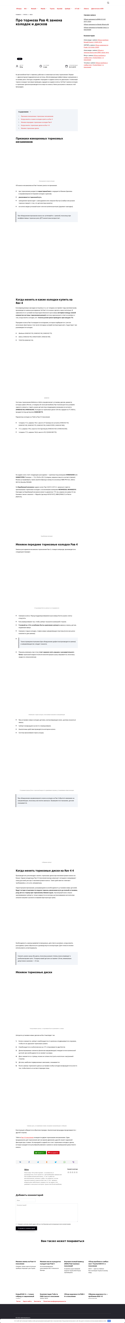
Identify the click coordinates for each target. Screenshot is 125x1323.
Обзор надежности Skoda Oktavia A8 (96, 24)
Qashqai (67, 8)
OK (109, 1320)
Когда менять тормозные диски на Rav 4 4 (35, 125)
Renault (33, 8)
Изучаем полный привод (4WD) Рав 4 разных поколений (74, 1264)
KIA (25, 8)
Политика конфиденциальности (54, 1301)
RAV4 (19, 58)
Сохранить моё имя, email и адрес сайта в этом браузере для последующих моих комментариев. (44, 1224)
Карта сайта (27, 1301)
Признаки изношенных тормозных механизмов (37, 116)
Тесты (18, 1301)
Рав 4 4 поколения (27, 1137)
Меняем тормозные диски (30, 128)
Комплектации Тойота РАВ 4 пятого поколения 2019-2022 (49, 1296)
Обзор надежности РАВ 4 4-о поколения (74, 1295)
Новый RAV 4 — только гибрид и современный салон (25, 1296)
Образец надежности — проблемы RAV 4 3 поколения (98, 1296)
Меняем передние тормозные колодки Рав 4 (36, 122)
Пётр (26, 1169)
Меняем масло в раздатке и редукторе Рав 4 (50, 1263)
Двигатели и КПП (97, 8)
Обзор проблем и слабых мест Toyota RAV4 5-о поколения (98, 1264)
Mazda (43, 8)
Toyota (52, 8)
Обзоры (19, 8)
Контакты (37, 1301)
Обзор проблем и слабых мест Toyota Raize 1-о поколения (95, 58)
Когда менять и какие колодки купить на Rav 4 (37, 119)
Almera (86, 8)
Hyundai (59, 8)
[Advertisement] (96, 97)
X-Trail (77, 8)
